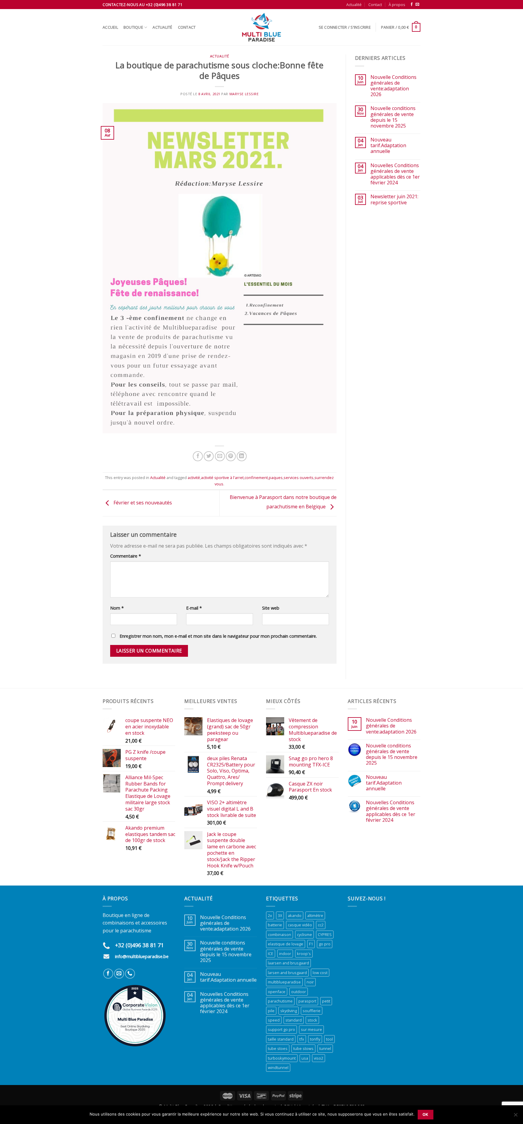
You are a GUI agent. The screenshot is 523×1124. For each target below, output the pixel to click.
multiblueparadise (284, 982)
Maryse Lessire (244, 94)
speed (274, 1020)
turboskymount (282, 1058)
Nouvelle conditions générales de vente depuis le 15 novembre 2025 (393, 117)
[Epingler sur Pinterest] (231, 456)
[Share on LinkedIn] (242, 456)
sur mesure (311, 1029)
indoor (285, 953)
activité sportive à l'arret (222, 477)
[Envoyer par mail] (220, 456)
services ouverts (299, 477)
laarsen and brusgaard (288, 963)
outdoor (298, 991)
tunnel (325, 1048)
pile (271, 1010)
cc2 (321, 925)
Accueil (110, 27)
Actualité (354, 4)
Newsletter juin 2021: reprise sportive (394, 199)
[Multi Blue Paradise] (261, 27)
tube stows (303, 1048)
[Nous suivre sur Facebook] (411, 4)
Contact (375, 4)
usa (304, 1058)
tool (329, 1039)
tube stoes (278, 1048)
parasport (307, 1001)
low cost (320, 972)
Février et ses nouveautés (142, 502)
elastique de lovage (285, 944)
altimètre (315, 915)
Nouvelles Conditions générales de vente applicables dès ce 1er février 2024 (395, 174)
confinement (256, 477)
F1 (311, 944)
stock (312, 1020)
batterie (275, 925)
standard (293, 1020)
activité (194, 477)
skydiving (288, 1010)
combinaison (279, 934)
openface (276, 991)
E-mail (194, 608)
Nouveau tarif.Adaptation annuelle (388, 145)
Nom (117, 608)
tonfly (315, 1039)
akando (294, 915)
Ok (426, 1114)
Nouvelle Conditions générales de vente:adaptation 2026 (393, 86)
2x (270, 915)
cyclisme (304, 934)
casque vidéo (300, 925)
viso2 (318, 1058)
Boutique (133, 27)
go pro (325, 944)
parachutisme (280, 1001)
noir (310, 982)
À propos (397, 4)
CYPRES (325, 934)
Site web (270, 608)
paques (276, 477)
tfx (301, 1039)
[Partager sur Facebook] (198, 456)
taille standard (281, 1039)
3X (280, 915)
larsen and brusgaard (287, 972)
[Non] (515, 1116)
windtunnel (278, 1067)
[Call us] (130, 974)
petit (326, 1001)
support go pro (281, 1029)
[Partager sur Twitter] (209, 456)
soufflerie (312, 1010)
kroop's (304, 953)
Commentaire (125, 556)
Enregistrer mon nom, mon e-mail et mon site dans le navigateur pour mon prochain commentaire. (218, 636)
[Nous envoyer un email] (417, 4)
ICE (270, 953)
